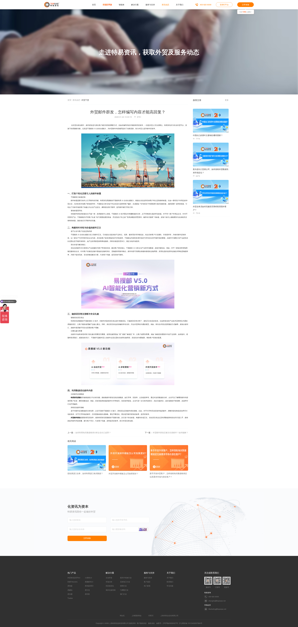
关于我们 (170, 577)
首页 (69, 100)
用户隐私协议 (142, 623)
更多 (227, 100)
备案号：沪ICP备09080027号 (167, 623)
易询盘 (70, 586)
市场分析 (109, 582)
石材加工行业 (125, 582)
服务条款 (151, 623)
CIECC (150, 615)
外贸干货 (85, 100)
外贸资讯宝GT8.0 (74, 577)
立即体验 (245, 4)
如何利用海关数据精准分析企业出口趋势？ (93, 432)
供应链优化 (110, 586)
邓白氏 (122, 615)
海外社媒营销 (110, 590)
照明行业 (123, 586)
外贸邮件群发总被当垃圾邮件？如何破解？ (170, 432)
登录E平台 (224, 4)
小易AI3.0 (88, 577)
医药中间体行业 (126, 577)
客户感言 (147, 582)
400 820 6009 (205, 5)
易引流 (87, 590)
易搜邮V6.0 (89, 582)
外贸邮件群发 (76, 418)
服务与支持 (148, 577)
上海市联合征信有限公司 (169, 615)
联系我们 (170, 582)
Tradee (70, 598)
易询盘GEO (89, 586)
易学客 (87, 594)
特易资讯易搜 (76, 397)
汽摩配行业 (124, 590)
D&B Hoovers (72, 582)
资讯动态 (76, 100)
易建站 (70, 590)
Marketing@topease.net (217, 609)
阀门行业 (123, 594)
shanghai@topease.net (217, 601)
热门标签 (147, 586)
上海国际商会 (136, 615)
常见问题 (170, 586)
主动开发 (109, 577)
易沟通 (70, 594)
